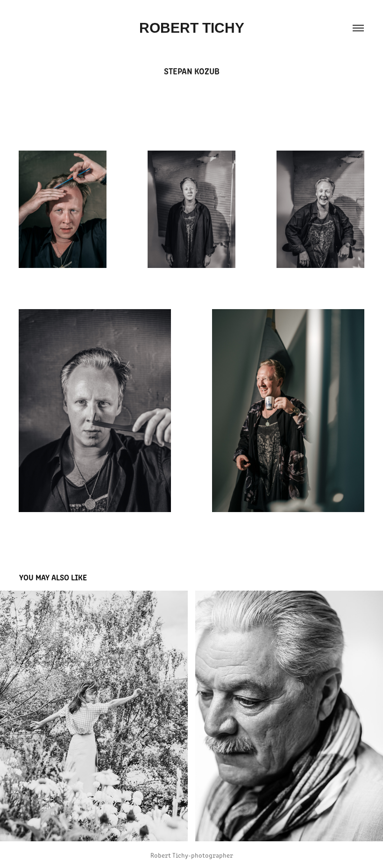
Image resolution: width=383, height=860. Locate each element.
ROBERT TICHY (191, 28)
